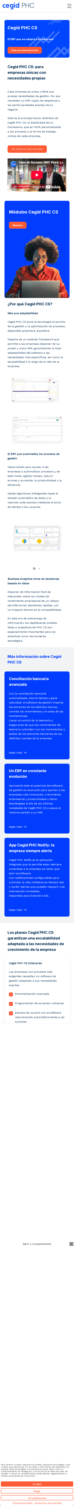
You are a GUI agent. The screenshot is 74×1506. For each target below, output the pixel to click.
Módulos (18, 225)
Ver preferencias (37, 1498)
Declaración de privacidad (48, 1503)
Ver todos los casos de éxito (27, 149)
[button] (71, 1244)
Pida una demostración (24, 50)
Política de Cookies (23, 1503)
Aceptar (37, 1484)
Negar (37, 1491)
